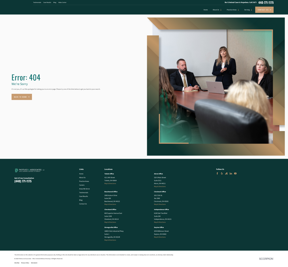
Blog (54, 2)
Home (206, 10)
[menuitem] (16, 263)
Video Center (62, 2)
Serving (247, 10)
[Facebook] (217, 173)
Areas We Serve (84, 189)
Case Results (47, 2)
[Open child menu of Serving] (251, 10)
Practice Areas (232, 10)
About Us (216, 10)
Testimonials (37, 2)
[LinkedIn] (231, 173)
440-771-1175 (266, 2)
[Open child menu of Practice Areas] (238, 10)
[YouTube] (235, 173)
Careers (81, 185)
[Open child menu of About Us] (220, 10)
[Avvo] (226, 173)
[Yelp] (222, 173)
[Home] (30, 170)
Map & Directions (110, 183)
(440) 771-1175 (23, 181)
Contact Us (83, 204)
